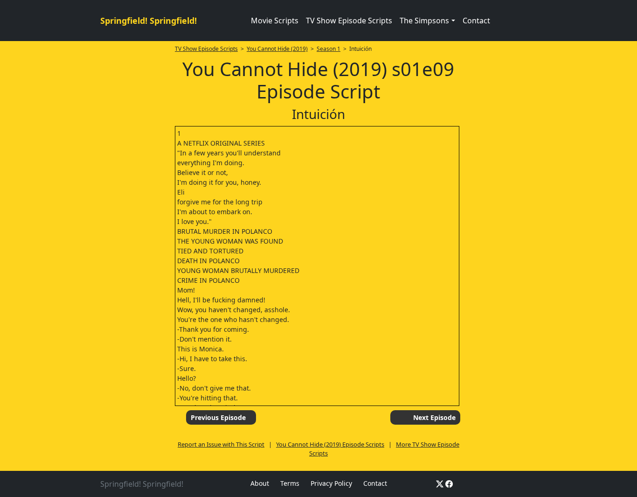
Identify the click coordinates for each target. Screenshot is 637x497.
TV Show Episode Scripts (349, 20)
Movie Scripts (274, 20)
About (259, 483)
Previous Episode (218, 417)
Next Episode (434, 417)
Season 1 (328, 49)
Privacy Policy (331, 483)
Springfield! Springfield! (148, 20)
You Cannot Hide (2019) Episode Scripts (330, 444)
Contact (476, 20)
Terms (289, 483)
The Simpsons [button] (424, 20)
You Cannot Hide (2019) (277, 49)
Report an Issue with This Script (221, 444)
